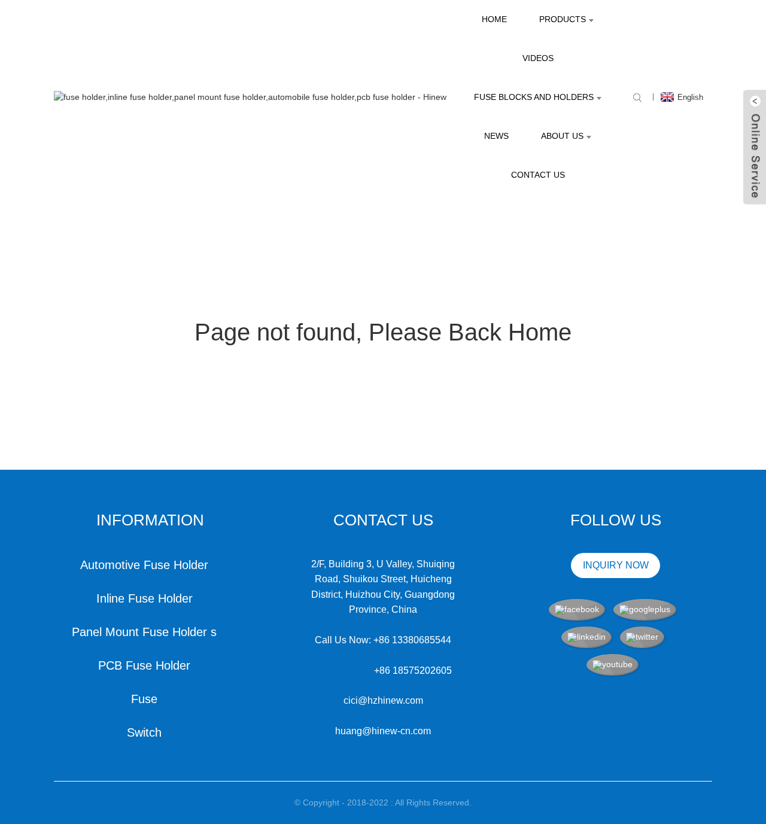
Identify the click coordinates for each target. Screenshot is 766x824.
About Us (562, 136)
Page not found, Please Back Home (383, 332)
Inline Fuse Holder (144, 598)
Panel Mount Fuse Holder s (144, 631)
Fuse (144, 699)
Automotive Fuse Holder (144, 564)
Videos (538, 58)
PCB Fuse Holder (144, 665)
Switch (144, 732)
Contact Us (538, 175)
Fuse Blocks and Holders (534, 97)
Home (494, 19)
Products (562, 19)
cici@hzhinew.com (383, 700)
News (496, 136)
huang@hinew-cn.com (383, 731)
